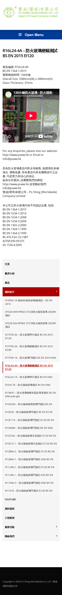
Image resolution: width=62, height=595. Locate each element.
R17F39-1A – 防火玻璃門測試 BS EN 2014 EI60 (30, 357)
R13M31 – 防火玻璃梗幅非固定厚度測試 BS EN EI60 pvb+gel (30, 394)
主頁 (7, 264)
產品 (7, 282)
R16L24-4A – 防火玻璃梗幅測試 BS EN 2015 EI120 (29, 367)
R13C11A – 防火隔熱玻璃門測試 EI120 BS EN (29, 420)
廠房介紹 (9, 273)
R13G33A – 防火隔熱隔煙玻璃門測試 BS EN (28, 404)
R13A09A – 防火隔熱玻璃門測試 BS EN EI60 (29, 427)
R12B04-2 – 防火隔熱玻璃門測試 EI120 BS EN (30, 451)
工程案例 (9, 517)
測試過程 (9, 508)
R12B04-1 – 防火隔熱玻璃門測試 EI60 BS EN (29, 459)
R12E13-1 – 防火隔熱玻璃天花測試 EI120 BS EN (31, 443)
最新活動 (9, 527)
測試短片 (9, 291)
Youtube (10, 499)
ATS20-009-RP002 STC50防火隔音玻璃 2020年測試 (30, 313)
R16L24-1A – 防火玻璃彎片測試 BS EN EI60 (28, 377)
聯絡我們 (9, 536)
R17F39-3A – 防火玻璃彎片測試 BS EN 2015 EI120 (29, 336)
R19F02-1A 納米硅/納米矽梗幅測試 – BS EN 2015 (28, 302)
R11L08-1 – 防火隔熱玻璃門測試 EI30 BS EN (29, 475)
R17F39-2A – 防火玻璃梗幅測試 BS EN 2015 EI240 (29, 348)
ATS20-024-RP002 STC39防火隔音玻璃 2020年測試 (30, 325)
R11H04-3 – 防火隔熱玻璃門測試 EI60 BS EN (29, 482)
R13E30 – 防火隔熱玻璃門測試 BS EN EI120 (28, 412)
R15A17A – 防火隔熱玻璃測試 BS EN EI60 (27, 384)
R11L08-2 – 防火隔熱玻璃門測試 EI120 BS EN (29, 467)
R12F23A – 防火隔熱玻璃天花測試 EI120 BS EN (30, 435)
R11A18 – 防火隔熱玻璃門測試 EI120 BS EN (29, 490)
